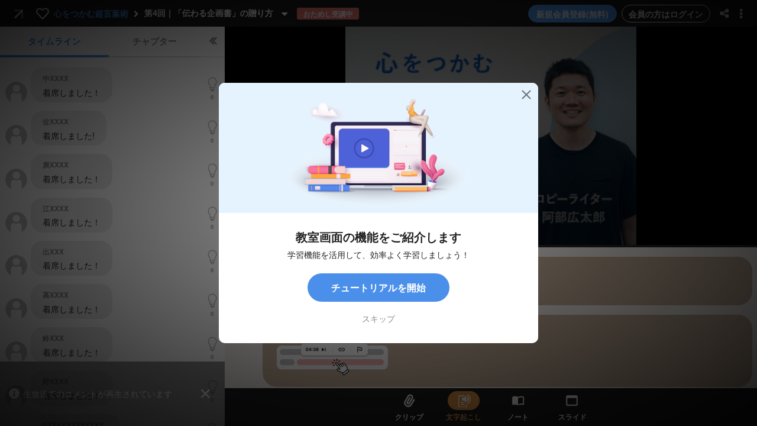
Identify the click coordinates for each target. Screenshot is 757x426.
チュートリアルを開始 (378, 287)
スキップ (378, 318)
